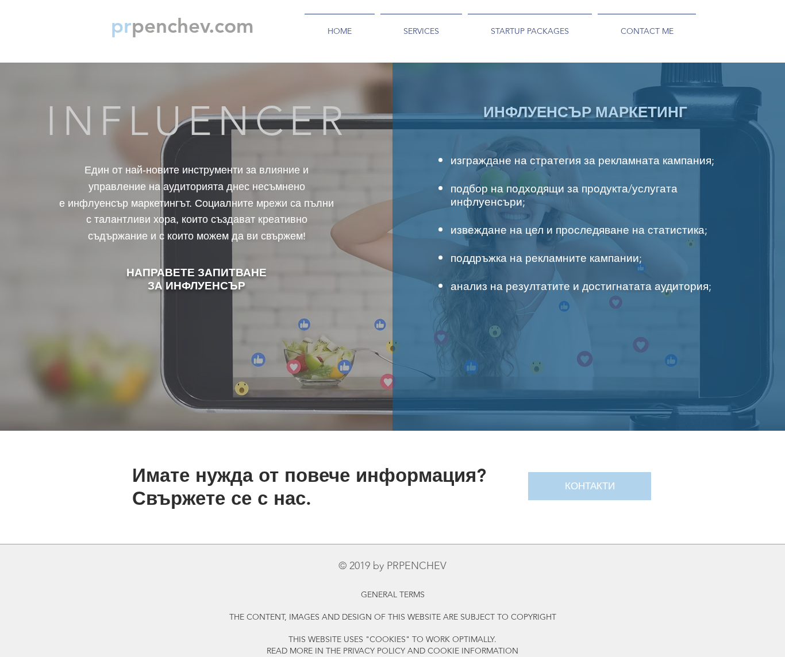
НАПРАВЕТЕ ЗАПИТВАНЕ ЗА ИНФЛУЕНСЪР (196, 279)
